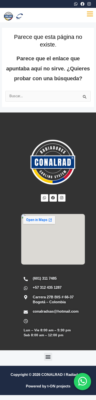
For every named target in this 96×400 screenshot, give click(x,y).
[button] (48, 357)
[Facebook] (82, 4)
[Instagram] (89, 4)
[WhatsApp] (76, 4)
